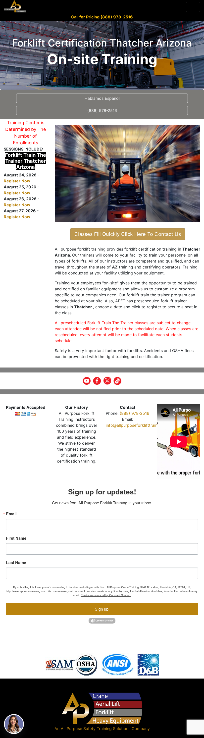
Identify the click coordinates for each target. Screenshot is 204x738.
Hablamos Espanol (102, 98)
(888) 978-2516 (134, 413)
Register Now (17, 180)
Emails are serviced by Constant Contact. (106, 595)
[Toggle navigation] (193, 7)
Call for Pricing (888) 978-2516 (102, 16)
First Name (16, 538)
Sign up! (102, 609)
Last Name (16, 563)
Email (11, 514)
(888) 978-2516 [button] (102, 110)
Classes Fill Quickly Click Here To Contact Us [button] (127, 234)
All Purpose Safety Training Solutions (95, 728)
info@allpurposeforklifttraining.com (139, 425)
